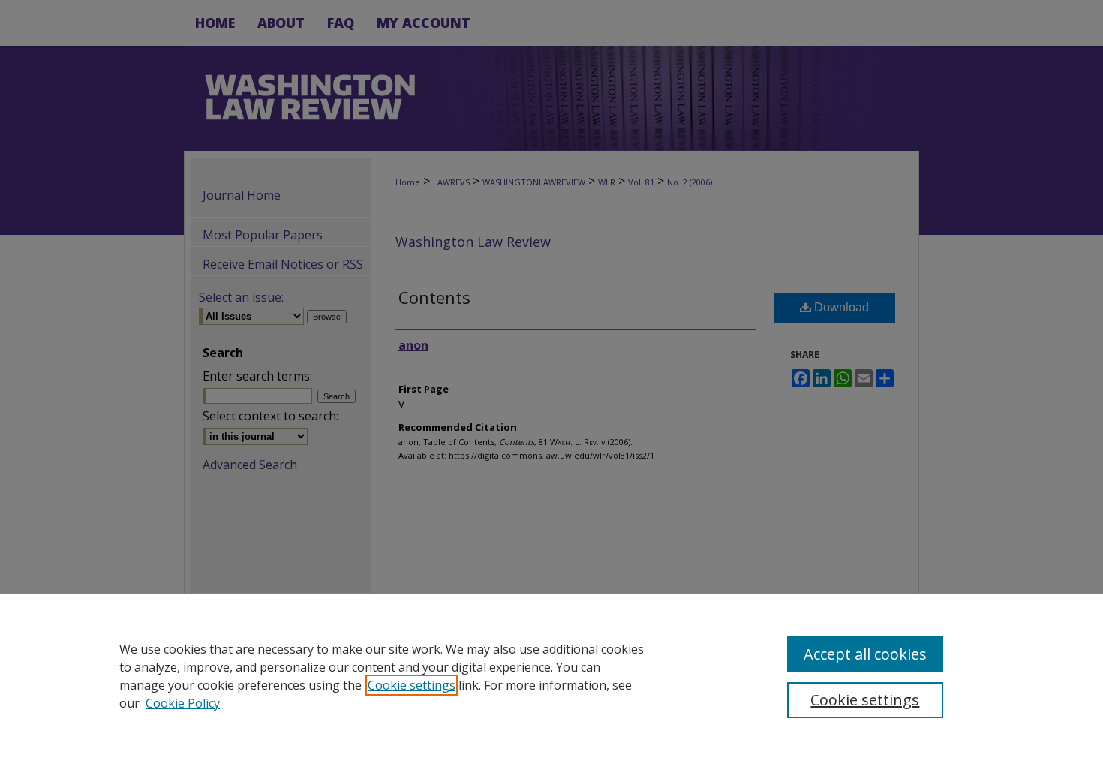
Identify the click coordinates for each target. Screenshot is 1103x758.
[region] (551, 675)
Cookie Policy (183, 703)
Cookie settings (411, 685)
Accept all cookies (865, 654)
